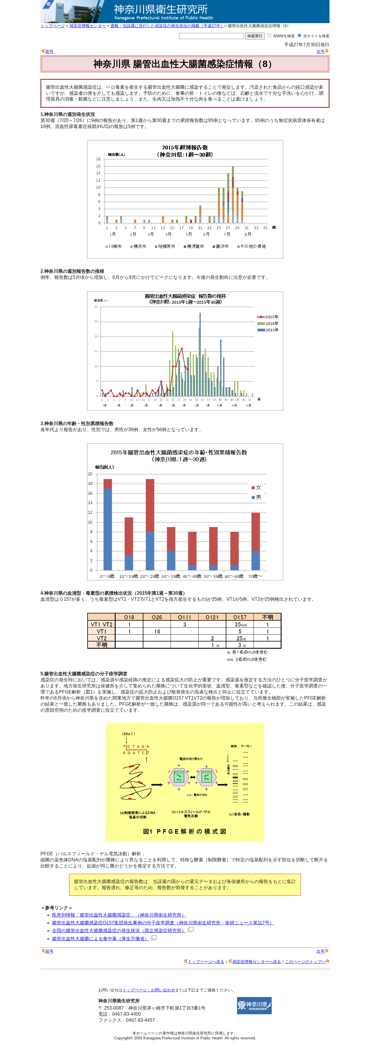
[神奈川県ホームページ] (254, 1012)
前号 (49, 51)
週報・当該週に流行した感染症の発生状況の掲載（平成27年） (167, 25)
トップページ (52, 25)
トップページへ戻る (206, 961)
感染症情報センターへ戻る (256, 961)
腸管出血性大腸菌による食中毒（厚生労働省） (100, 938)
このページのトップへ (305, 961)
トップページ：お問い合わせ (149, 990)
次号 (321, 51)
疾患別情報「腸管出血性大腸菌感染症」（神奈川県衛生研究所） (119, 915)
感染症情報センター (87, 25)
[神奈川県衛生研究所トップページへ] (185, 20)
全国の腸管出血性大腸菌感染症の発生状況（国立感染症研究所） (119, 930)
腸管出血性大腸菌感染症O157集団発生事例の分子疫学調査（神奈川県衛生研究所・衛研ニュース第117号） (163, 922)
